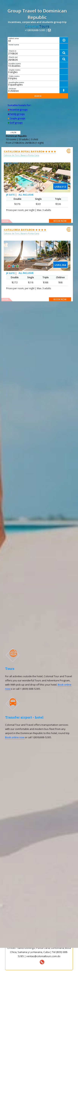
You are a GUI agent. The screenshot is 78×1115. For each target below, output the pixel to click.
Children (12, 88)
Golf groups (15, 122)
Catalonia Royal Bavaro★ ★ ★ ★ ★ (30, 151)
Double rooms (15, 63)
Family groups (16, 114)
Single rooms (14, 70)
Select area (14, 38)
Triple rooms (14, 76)
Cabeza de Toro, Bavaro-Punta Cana (21, 155)
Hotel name (14, 44)
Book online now (15, 737)
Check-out (13, 57)
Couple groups (16, 118)
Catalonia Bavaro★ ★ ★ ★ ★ (25, 229)
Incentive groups (18, 109)
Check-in (12, 51)
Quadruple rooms (16, 82)
